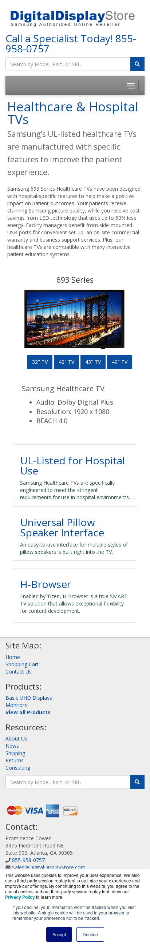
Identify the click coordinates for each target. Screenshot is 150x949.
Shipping (15, 753)
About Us (16, 738)
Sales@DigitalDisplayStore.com (49, 867)
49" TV (119, 361)
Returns (14, 760)
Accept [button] (59, 934)
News (12, 745)
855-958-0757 (28, 860)
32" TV (40, 361)
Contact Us (18, 671)
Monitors (16, 705)
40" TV (66, 361)
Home (12, 657)
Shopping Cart (22, 664)
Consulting (17, 767)
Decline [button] (90, 934)
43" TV (93, 361)
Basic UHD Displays (28, 697)
